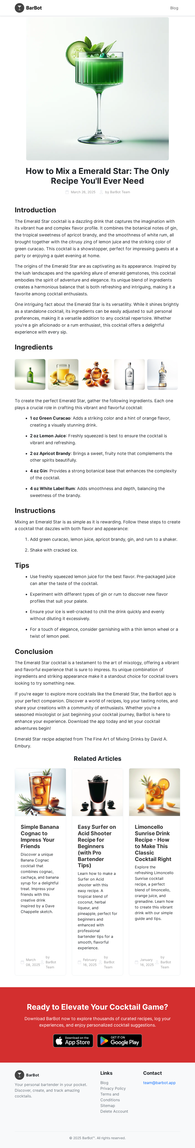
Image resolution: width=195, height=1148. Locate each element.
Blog (174, 7)
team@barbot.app (159, 1082)
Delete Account (114, 1111)
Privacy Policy (113, 1088)
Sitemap (107, 1105)
